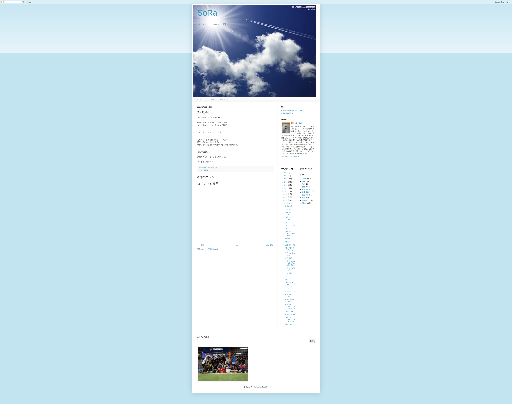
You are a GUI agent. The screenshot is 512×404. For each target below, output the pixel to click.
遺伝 (287, 222)
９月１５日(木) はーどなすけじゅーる (290, 285)
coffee (287, 239)
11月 (287, 197)
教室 (303, 187)
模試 (287, 242)
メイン (198, 99)
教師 (303, 184)
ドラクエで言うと (290, 269)
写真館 (223, 99)
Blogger (268, 387)
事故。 (287, 229)
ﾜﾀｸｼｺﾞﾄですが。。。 (289, 249)
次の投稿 (201, 245)
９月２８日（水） (289, 213)
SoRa (207, 12)
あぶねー (288, 276)
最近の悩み (289, 311)
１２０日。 (289, 273)
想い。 (304, 203)
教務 (303, 198)
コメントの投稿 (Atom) (209, 249)
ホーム (235, 245)
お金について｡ (290, 245)
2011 (286, 191)
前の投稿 (269, 245)
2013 (286, 185)
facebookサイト (289, 113)
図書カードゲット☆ (290, 300)
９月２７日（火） (289, 218)
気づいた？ (289, 325)
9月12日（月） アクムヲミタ (290, 306)
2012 (286, 188)
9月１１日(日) (290, 315)
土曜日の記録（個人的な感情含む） (290, 263)
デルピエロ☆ (290, 291)
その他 (304, 179)
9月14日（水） (289, 295)
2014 (286, 182)
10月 (287, 200)
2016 (286, 176)
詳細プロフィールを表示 (290, 156)
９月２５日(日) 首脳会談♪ (290, 233)
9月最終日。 (289, 206)
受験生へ (206, 170)
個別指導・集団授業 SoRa (293, 110)
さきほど (288, 258)
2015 (286, 179)
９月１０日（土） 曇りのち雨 (290, 320)
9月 (287, 203)
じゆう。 (288, 209)
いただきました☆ (290, 254)
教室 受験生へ (307, 192)
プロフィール (210, 99)
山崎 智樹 (298, 123)
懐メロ (287, 279)
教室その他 (306, 195)
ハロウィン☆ (290, 226)
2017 (286, 173)
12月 (287, 194)
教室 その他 (306, 189)
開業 (303, 181)
